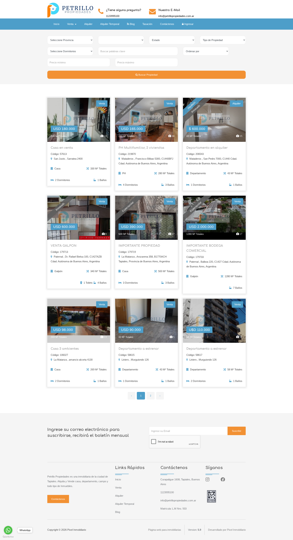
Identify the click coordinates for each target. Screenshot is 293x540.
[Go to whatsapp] (8, 530)
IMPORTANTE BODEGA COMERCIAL (204, 248)
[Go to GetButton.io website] (8, 537)
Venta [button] (70, 24)
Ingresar (188, 24)
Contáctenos (167, 24)
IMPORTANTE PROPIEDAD (139, 245)
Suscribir (236, 431)
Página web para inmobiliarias (164, 529)
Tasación (147, 24)
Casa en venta (62, 147)
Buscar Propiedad (148, 74)
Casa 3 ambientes (65, 348)
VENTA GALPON (63, 245)
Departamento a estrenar (139, 348)
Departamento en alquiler (207, 147)
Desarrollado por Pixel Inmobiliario (227, 529)
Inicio (56, 24)
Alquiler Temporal (109, 24)
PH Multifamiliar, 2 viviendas (141, 147)
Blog (132, 24)
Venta (118, 487)
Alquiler (88, 24)
